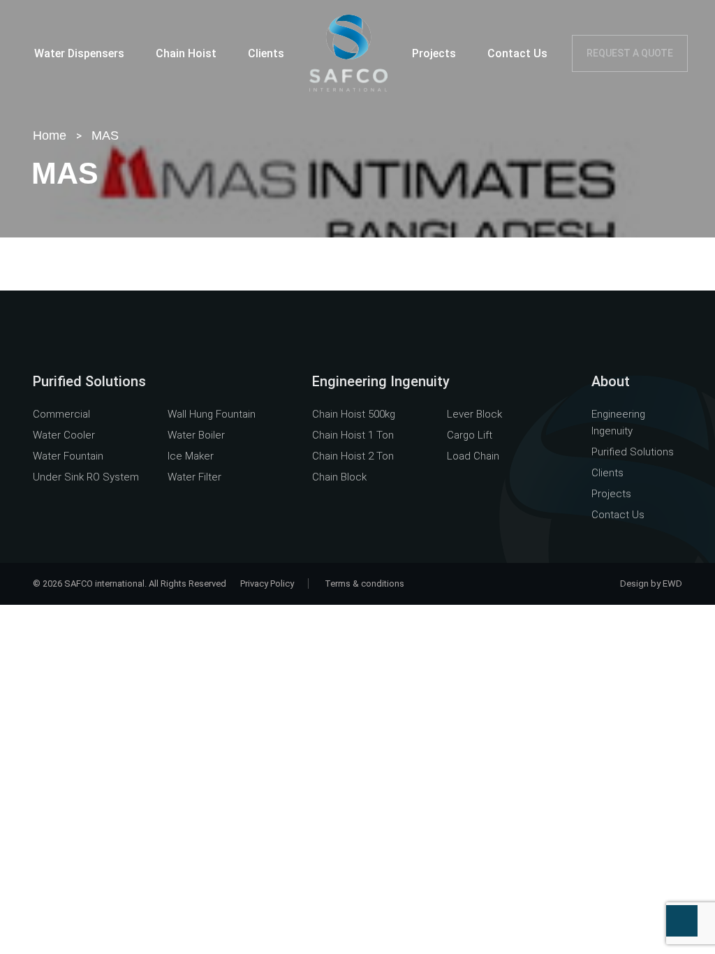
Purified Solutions (632, 452)
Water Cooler (64, 435)
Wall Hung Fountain (212, 414)
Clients (266, 53)
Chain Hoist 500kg (353, 414)
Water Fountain (68, 456)
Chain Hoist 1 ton (353, 435)
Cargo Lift (469, 435)
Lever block (474, 414)
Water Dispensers (79, 53)
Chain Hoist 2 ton (353, 456)
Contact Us (517, 53)
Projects (434, 53)
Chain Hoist (186, 53)
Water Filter (194, 477)
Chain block (339, 477)
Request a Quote (630, 53)
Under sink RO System (86, 477)
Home (49, 135)
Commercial (61, 414)
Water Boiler (196, 435)
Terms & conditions (364, 583)
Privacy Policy (267, 583)
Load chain (473, 456)
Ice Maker (191, 456)
